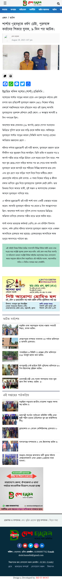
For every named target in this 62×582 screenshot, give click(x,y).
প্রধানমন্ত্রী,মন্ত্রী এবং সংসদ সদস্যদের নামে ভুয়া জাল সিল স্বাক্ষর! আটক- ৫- (38, 380)
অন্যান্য (4, 9)
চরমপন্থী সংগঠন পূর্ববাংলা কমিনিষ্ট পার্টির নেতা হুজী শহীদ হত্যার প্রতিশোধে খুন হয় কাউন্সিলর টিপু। (38, 418)
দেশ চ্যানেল (15, 36)
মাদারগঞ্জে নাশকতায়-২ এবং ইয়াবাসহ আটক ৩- (38, 441)
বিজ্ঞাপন (50, 566)
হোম (10, 566)
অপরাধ (13, 9)
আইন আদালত (44, 9)
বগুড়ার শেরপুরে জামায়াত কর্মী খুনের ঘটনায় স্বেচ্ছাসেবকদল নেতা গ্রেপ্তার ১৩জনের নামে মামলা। (37, 458)
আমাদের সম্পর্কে (21, 566)
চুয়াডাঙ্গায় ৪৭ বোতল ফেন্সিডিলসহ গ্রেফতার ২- (38, 428)
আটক (54, 9)
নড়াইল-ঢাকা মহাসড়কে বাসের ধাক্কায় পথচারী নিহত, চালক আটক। (37, 327)
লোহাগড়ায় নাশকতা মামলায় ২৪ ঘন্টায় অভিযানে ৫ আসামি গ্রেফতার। (39, 340)
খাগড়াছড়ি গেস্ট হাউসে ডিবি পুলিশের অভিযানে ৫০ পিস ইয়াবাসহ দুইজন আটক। (39, 367)
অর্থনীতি (32, 9)
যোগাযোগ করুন (37, 566)
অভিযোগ (22, 9)
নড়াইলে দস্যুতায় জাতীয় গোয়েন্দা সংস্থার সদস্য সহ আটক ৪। (38, 403)
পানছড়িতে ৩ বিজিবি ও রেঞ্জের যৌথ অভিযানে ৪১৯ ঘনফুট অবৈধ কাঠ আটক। (37, 354)
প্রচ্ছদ (4, 17)
